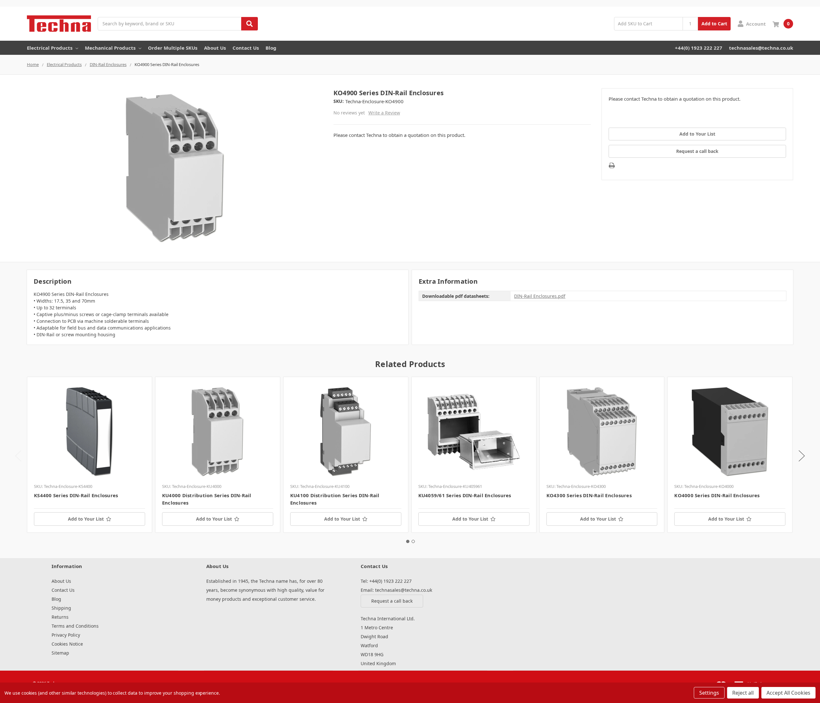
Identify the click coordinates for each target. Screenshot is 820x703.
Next (801, 455)
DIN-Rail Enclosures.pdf (539, 296)
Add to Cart (714, 24)
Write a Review (384, 113)
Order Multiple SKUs (172, 48)
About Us (215, 48)
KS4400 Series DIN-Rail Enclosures (76, 495)
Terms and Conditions (75, 626)
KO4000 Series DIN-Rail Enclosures (716, 495)
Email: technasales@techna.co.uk (396, 590)
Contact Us (246, 48)
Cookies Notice (67, 644)
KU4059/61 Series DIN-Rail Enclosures (464, 495)
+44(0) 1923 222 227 (698, 48)
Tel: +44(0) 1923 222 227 (386, 581)
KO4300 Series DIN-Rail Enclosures (589, 495)
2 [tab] (413, 541)
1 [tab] (407, 541)
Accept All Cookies (788, 692)
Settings (709, 692)
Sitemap (60, 653)
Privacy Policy (66, 635)
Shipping (61, 608)
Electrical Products (49, 48)
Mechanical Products (110, 48)
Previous (18, 455)
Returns (60, 617)
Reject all (743, 692)
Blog (271, 48)
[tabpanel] (89, 454)
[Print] (612, 165)
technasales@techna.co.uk (761, 48)
